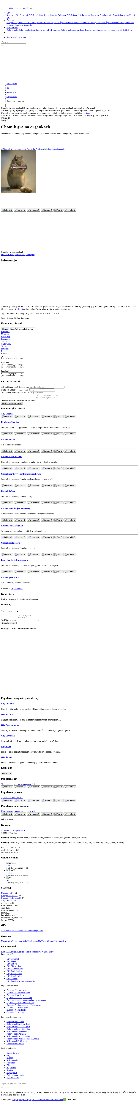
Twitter (4, 341)
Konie (3, 952)
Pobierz (4, 254)
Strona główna (13, 1053)
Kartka (11, 254)
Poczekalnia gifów (120, 15)
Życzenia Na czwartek (25, 22)
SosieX (9, 873)
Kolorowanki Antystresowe (18, 1036)
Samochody (35, 952)
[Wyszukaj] (2, 45)
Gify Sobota (44, 15)
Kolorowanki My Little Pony (120, 30)
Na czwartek (6, 941)
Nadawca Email (14, 390)
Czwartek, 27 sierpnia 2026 (13, 830)
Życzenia (10, 20)
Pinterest (4, 349)
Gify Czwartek (21, 15)
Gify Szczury (7, 714)
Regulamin (11, 1067)
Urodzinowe (32, 941)
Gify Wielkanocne (14, 973)
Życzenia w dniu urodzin (12, 797)
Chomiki (20, 309)
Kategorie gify (7, 893)
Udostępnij (30, 254)
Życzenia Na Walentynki (17, 1007)
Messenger (5, 334)
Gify (8, 13)
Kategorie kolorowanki (11, 898)
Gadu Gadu (6, 344)
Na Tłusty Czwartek (47, 941)
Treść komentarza (8, 620)
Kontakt (10, 1070)
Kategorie (11, 15)
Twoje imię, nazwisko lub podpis (15, 392)
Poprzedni (30, 149)
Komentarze (20, 254)
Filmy (9, 1065)
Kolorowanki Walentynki (17, 1041)
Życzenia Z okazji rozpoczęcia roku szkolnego (26, 1000)
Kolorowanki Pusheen (16, 1034)
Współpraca (12, 1072)
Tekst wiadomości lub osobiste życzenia (18, 400)
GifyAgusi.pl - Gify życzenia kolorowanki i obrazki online (37, 1099)
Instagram (5, 339)
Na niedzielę (61, 941)
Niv (8, 880)
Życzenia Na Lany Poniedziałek (20, 1002)
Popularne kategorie (90, 15)
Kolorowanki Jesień (15, 1043)
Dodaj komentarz (8, 623)
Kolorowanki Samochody (96, 30)
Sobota (18, 930)
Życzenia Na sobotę (15, 1012)
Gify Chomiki (17, 588)
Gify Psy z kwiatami (10, 725)
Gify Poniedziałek (14, 971)
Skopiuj (5, 329)
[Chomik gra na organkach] (18, 192)
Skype (4, 346)
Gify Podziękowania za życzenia (21, 981)
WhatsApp (5, 336)
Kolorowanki (12, 27)
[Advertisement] (67, 63)
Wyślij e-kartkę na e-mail (12, 403)
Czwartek (5, 930)
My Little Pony (46, 952)
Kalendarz (11, 1063)
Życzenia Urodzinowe (69, 22)
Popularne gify (105, 15)
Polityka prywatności (16, 1075)
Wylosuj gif (6, 773)
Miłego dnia (37, 930)
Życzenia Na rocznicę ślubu (47, 22)
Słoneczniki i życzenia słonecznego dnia (18, 784)
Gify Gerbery (12, 978)
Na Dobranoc (26, 930)
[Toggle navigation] (31, 8)
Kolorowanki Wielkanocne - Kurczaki (23, 1039)
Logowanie (21, 37)
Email (3, 351)
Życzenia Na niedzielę (115, 22)
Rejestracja (11, 37)
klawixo (9, 865)
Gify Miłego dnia (74, 15)
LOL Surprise (12, 952)
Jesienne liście (24, 952)
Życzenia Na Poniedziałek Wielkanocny (24, 1005)
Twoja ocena (6, 611)
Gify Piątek (33, 15)
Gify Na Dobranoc (58, 15)
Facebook (5, 331)
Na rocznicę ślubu (19, 941)
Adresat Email (20, 387)
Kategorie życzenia (9, 895)
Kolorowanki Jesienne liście (72, 30)
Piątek (12, 930)
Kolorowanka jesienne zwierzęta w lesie (18, 811)
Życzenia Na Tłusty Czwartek (92, 22)
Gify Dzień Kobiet (15, 976)
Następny (40, 149)
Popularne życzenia (23, 25)
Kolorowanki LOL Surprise (48, 30)
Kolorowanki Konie (27, 30)
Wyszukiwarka (13, 1077)
